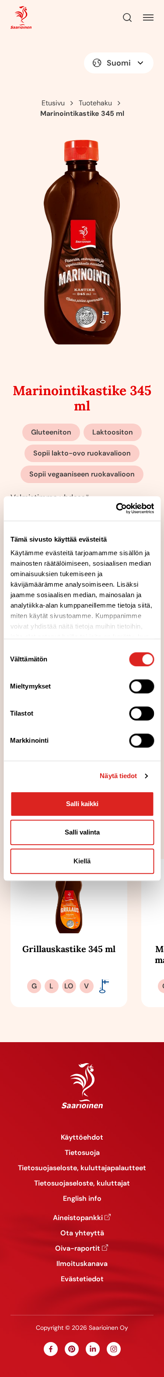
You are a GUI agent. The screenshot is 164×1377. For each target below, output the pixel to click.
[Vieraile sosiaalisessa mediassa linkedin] (93, 1349)
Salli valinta (82, 832)
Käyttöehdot (82, 1137)
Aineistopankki (78, 1218)
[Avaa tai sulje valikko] (148, 17)
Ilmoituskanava (82, 1263)
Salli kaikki (82, 803)
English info (82, 1198)
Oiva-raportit (77, 1248)
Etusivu (53, 103)
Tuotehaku (95, 103)
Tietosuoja (82, 1152)
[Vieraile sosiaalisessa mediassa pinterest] (72, 1349)
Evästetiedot (82, 1279)
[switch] (141, 686)
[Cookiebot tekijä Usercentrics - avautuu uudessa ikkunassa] (117, 508)
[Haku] (127, 17)
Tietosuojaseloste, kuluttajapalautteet (82, 1168)
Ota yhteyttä (82, 1233)
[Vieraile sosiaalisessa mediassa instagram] (114, 1349)
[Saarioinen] (20, 17)
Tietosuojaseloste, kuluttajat (82, 1183)
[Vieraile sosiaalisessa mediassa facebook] (51, 1349)
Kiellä (82, 861)
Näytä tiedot (118, 775)
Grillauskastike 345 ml (68, 948)
